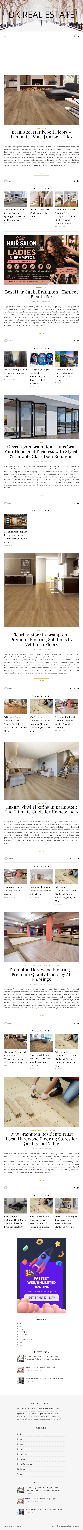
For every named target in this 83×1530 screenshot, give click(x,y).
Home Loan (21, 1337)
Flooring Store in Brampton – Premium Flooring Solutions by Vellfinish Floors (41, 639)
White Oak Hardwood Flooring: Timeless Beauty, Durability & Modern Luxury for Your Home (15, 724)
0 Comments (46, 142)
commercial (53, 1411)
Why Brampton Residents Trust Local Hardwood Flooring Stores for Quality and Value (40, 724)
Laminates (21, 1342)
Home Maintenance (52, 966)
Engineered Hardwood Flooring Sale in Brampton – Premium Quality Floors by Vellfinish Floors (66, 216)
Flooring (41, 128)
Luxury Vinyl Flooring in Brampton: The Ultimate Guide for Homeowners (41, 809)
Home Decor (37, 966)
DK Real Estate (42, 14)
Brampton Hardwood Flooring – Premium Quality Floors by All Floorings (41, 974)
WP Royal (18, 1526)
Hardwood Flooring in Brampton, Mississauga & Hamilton (40, 890)
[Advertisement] (41, 48)
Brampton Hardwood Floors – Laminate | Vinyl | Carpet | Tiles (41, 134)
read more (42, 173)
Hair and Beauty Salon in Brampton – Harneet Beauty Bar (15, 373)
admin (10, 181)
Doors (41, 443)
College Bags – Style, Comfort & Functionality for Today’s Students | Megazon (40, 376)
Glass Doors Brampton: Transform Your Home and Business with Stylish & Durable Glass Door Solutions (41, 451)
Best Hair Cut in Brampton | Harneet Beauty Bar (41, 294)
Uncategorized (41, 288)
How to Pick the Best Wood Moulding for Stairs (39, 213)
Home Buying (22, 1331)
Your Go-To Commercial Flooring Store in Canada (15, 890)
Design (19, 1323)
